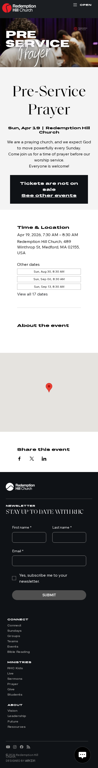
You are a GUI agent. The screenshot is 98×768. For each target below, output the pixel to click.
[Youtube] (8, 747)
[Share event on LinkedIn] (44, 459)
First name (21, 527)
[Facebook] (21, 747)
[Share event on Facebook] (19, 459)
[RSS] (28, 747)
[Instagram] (15, 747)
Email (17, 551)
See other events (49, 195)
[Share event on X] (31, 459)
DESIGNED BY (20, 760)
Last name (62, 527)
